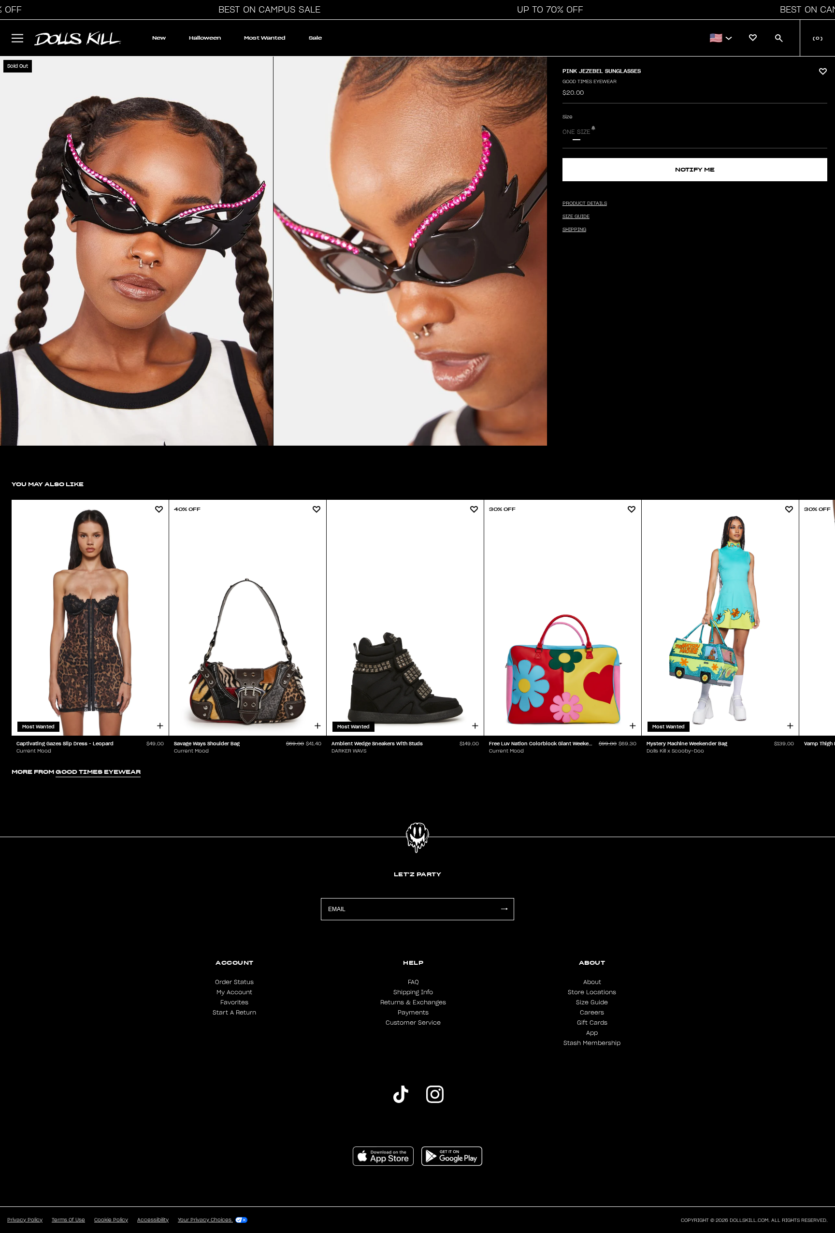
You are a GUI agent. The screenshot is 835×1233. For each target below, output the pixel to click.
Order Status (234, 982)
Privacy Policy (25, 1220)
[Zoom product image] (136, 251)
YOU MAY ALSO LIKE (48, 484)
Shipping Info (413, 992)
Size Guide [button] (576, 216)
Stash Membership (591, 1043)
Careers (592, 1012)
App (592, 1033)
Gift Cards (592, 1023)
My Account (234, 992)
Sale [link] (315, 38)
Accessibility (153, 1220)
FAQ (413, 982)
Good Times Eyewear (589, 81)
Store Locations (592, 992)
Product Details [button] (584, 203)
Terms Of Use (68, 1220)
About (592, 982)
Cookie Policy (111, 1220)
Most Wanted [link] (265, 38)
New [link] (159, 38)
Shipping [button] (574, 229)
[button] (266, 10)
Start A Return (234, 1012)
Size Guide (592, 1002)
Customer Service (413, 1023)
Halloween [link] (205, 38)
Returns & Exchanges (413, 1002)
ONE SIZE (576, 132)
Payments (413, 1012)
